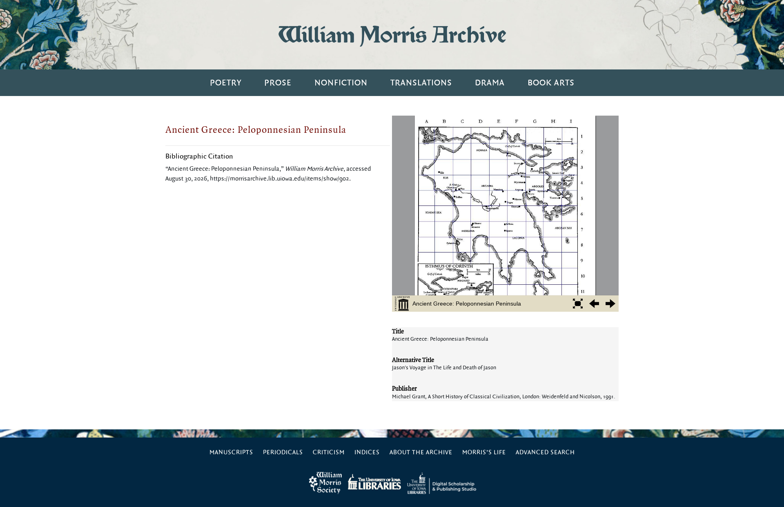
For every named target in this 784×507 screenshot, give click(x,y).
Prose (278, 82)
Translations (421, 82)
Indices (367, 452)
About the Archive (421, 452)
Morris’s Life (484, 452)
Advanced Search (545, 452)
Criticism (329, 452)
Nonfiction (341, 82)
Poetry (225, 82)
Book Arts (551, 82)
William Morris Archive (392, 34)
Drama (490, 82)
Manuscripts (231, 452)
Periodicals (283, 452)
